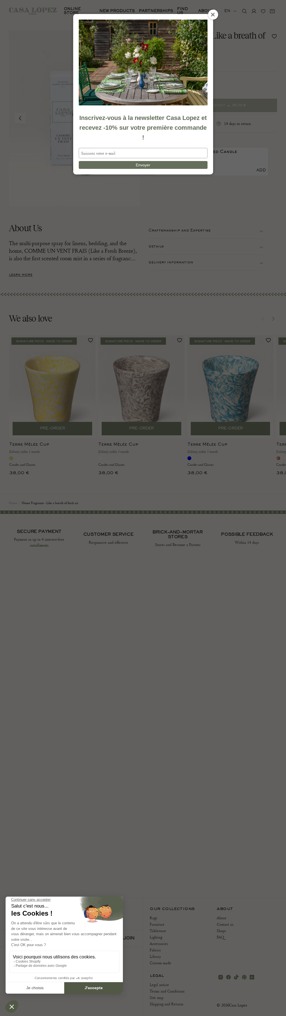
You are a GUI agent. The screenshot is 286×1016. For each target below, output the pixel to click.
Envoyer (143, 165)
